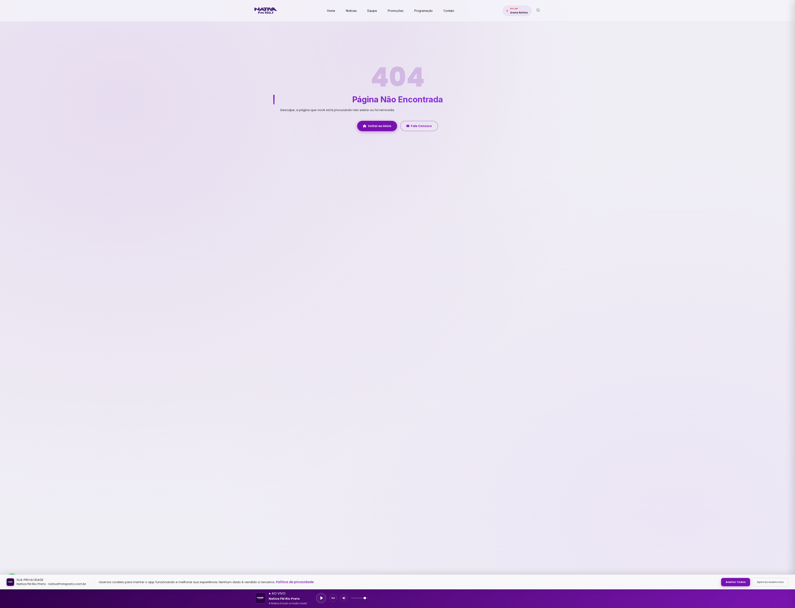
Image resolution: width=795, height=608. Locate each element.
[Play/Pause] (321, 598)
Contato (448, 10)
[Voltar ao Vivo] (333, 598)
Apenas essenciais (770, 582)
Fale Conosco (421, 126)
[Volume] (344, 598)
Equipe (372, 10)
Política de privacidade (295, 582)
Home (331, 10)
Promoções (396, 10)
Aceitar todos (736, 582)
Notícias (351, 10)
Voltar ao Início (379, 126)
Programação (423, 10)
